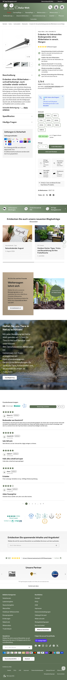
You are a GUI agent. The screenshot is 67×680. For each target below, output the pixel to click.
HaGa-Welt (41, 31)
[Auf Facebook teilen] (50, 195)
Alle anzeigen (33, 221)
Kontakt (37, 598)
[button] (62, 7)
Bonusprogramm (8, 615)
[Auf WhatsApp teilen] (43, 195)
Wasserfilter (6, 608)
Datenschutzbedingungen (42, 612)
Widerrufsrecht (39, 618)
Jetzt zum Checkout (51, 151)
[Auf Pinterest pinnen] (53, 195)
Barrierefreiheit (40, 625)
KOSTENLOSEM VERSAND (52, 86)
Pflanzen (61, 16)
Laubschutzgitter (8, 601)
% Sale (9, 12)
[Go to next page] (43, 504)
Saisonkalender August (14, 248)
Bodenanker (25, 23)
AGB (36, 605)
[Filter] (58, 406)
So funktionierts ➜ (15, 308)
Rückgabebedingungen (42, 622)
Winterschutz (7, 625)
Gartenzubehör (17, 23)
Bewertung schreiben (43, 406)
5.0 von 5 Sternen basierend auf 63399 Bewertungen (37, 558)
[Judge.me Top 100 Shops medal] (51, 516)
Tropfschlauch (7, 629)
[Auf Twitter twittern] (47, 195)
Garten (10, 23)
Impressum (38, 608)
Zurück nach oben (33, 586)
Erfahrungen (6, 618)
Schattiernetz (7, 598)
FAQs (36, 601)
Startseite (5, 23)
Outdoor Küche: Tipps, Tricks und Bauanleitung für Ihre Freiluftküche (49, 250)
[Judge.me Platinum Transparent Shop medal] (38, 516)
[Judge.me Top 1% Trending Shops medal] (44, 521)
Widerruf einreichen (43, 629)
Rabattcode (6, 622)
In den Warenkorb (57, 146)
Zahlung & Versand (40, 615)
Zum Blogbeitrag (10, 377)
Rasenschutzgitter (8, 605)
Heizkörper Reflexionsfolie (11, 612)
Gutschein (33, 19)
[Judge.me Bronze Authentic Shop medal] (58, 516)
